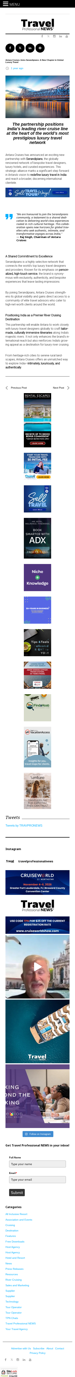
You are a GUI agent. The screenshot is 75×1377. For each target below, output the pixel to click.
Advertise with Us (21, 1348)
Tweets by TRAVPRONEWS (23, 825)
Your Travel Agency (16, 1329)
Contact (59, 1348)
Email (13, 1173)
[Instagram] (18, 1360)
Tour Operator (13, 1307)
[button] (6, 4)
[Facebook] (5, 1360)
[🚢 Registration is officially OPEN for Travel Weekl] (37, 902)
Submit (17, 1192)
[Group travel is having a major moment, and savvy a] (37, 1031)
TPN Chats (11, 1318)
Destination (11, 1230)
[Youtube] (30, 1360)
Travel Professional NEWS (20, 1323)
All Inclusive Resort (16, 1214)
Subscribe (38, 1348)
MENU (14, 4)
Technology (12, 1301)
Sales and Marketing (17, 1285)
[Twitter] (11, 1358)
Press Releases (14, 1268)
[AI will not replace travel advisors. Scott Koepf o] (37, 967)
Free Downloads (14, 1241)
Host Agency (12, 1247)
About (49, 1348)
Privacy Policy (38, 1353)
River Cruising (13, 1279)
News (8, 1263)
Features (10, 1236)
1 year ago (17, 68)
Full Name (15, 1157)
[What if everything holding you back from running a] (37, 1096)
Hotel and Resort (15, 1257)
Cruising (10, 1225)
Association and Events (18, 1219)
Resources (11, 1274)
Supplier (10, 1290)
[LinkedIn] (24, 1360)
